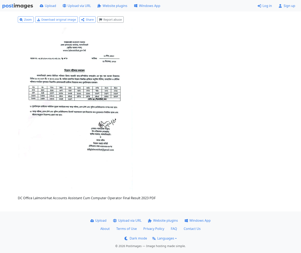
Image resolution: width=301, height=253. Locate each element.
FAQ (174, 228)
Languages (165, 238)
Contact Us (192, 228)
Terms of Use (126, 228)
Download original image (58, 19)
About (105, 228)
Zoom (28, 19)
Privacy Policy (153, 228)
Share (90, 19)
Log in (267, 5)
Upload (50, 5)
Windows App (149, 5)
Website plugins (115, 5)
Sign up (289, 5)
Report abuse (112, 19)
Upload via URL (79, 5)
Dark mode (138, 238)
